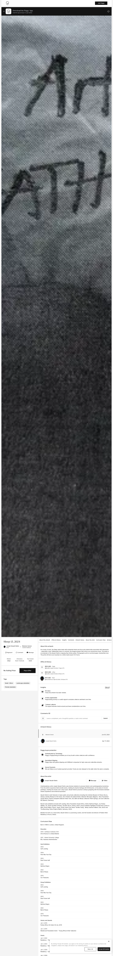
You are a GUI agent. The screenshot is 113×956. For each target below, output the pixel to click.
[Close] (109, 941)
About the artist (90, 640)
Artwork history (80, 640)
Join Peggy (101, 3)
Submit (105, 718)
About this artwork (44, 640)
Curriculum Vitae (100, 640)
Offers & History (56, 640)
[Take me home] (7, 3)
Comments (71, 640)
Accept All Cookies (104, 949)
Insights (64, 640)
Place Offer (27, 670)
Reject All (90, 949)
